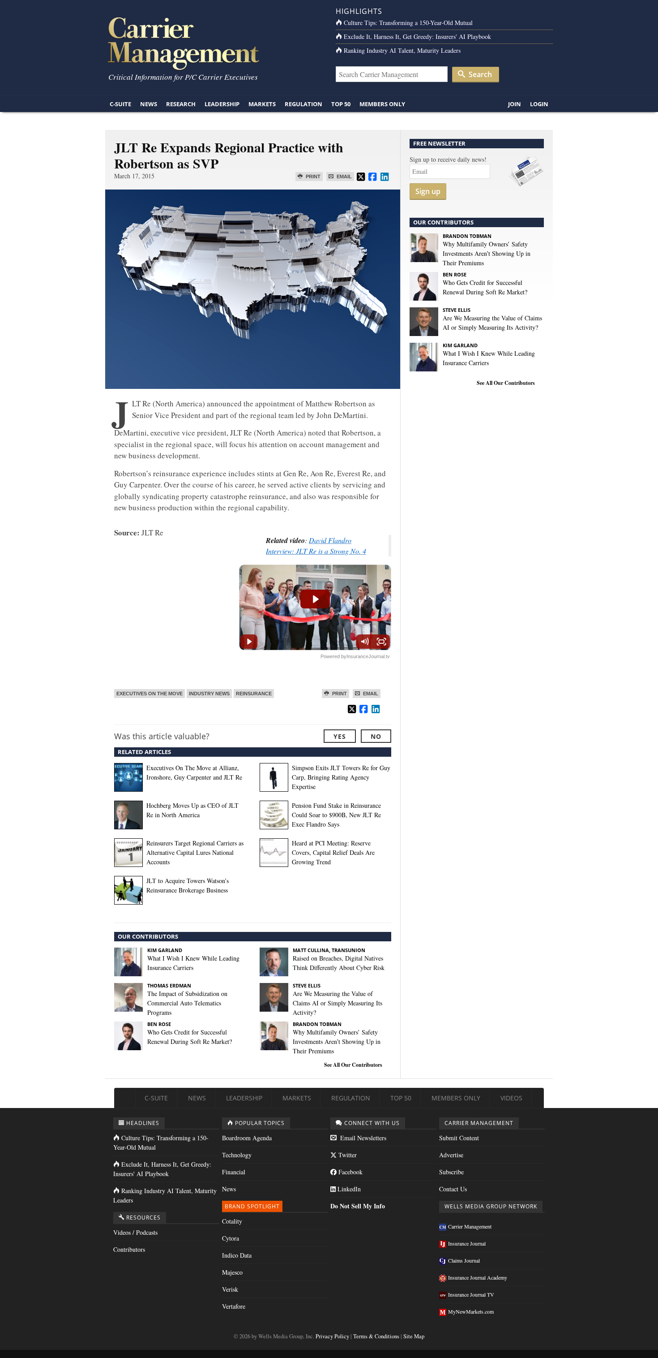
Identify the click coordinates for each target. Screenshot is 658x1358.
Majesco (232, 1272)
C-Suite (120, 104)
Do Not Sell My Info (357, 1206)
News (148, 104)
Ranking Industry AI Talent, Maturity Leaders (402, 50)
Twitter (347, 1155)
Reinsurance (254, 693)
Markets (262, 104)
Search (479, 74)
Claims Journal (464, 1260)
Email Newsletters (362, 1138)
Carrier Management (469, 1226)
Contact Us (453, 1189)
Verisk (230, 1289)
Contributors (129, 1249)
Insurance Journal (467, 1243)
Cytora (230, 1238)
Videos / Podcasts (135, 1232)
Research (181, 104)
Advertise (451, 1155)
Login (539, 104)
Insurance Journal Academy (477, 1277)
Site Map (413, 1336)
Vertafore (233, 1306)
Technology (237, 1155)
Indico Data (237, 1255)
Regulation (303, 104)
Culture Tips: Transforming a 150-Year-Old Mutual (408, 22)
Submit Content (459, 1138)
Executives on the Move (149, 693)
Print (312, 176)
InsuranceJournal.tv (368, 656)
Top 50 (340, 104)
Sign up (427, 191)
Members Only (382, 104)
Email (343, 176)
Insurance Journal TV (471, 1294)
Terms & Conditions (376, 1336)
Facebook (350, 1172)
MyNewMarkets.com (471, 1311)
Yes (339, 736)
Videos (511, 1098)
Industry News (209, 693)
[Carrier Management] (213, 43)
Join (514, 104)
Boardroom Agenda (247, 1138)
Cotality (232, 1221)
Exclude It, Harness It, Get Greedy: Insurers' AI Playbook (417, 36)
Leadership (222, 104)
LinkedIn (348, 1189)
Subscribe (451, 1172)
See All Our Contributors (353, 1065)
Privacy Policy (332, 1336)
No (376, 736)
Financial (233, 1172)
